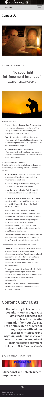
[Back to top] (39, 392)
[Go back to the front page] (22, 2)
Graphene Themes (18, 394)
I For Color (8, 7)
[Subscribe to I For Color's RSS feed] (22, 387)
